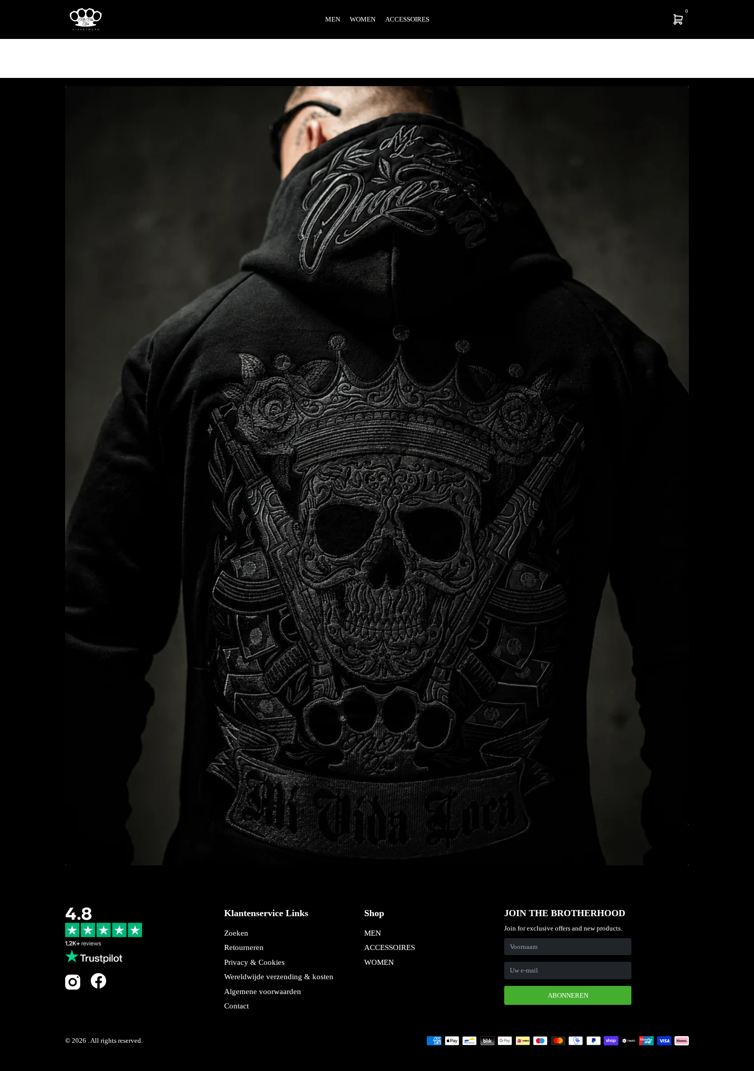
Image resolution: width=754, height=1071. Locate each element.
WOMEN (379, 962)
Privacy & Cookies (254, 962)
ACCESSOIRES (389, 947)
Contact (236, 1006)
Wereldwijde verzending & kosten (278, 977)
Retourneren (244, 947)
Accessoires (407, 19)
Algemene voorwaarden (262, 991)
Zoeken (236, 933)
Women (362, 19)
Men (332, 19)
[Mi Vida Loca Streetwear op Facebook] (98, 980)
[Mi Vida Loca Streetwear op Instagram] (73, 988)
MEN (372, 933)
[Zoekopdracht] (611, 19)
